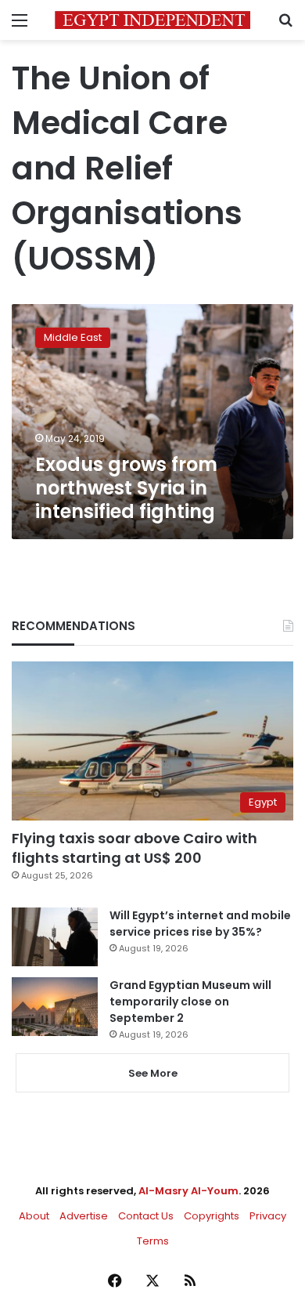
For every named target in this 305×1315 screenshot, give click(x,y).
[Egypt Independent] (152, 20)
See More (153, 1073)
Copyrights (211, 1215)
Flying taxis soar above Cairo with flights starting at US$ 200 (134, 848)
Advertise (83, 1215)
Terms (153, 1240)
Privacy (267, 1215)
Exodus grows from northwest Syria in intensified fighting (126, 487)
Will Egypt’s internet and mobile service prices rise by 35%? (200, 923)
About (34, 1215)
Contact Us (146, 1215)
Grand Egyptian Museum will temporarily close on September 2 (190, 1001)
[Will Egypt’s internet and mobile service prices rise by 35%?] (55, 936)
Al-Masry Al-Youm (188, 1190)
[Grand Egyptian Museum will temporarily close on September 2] (55, 1006)
